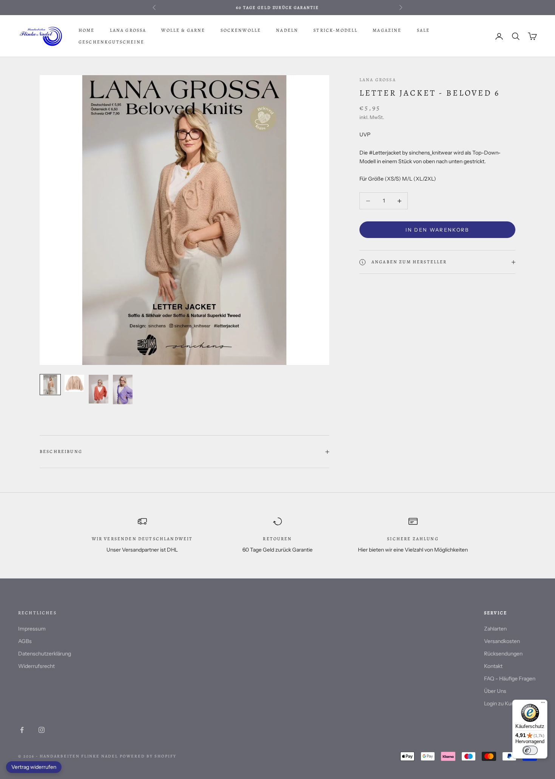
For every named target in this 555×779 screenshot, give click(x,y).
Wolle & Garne (183, 30)
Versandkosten (502, 641)
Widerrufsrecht (36, 666)
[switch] (530, 750)
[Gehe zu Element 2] (74, 383)
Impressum (32, 628)
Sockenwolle (240, 30)
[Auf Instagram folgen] (41, 730)
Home (87, 30)
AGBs (25, 641)
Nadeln (287, 30)
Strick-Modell (335, 30)
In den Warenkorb (437, 230)
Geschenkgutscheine (111, 42)
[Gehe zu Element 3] (98, 389)
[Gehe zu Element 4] (122, 389)
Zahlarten (495, 628)
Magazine (387, 30)
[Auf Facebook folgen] (22, 730)
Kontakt (493, 666)
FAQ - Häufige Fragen (509, 678)
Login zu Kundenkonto (510, 703)
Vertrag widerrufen (33, 767)
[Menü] (542, 704)
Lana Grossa (128, 30)
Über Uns (495, 691)
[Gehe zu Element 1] (50, 384)
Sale (423, 30)
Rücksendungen (503, 653)
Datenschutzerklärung (44, 653)
